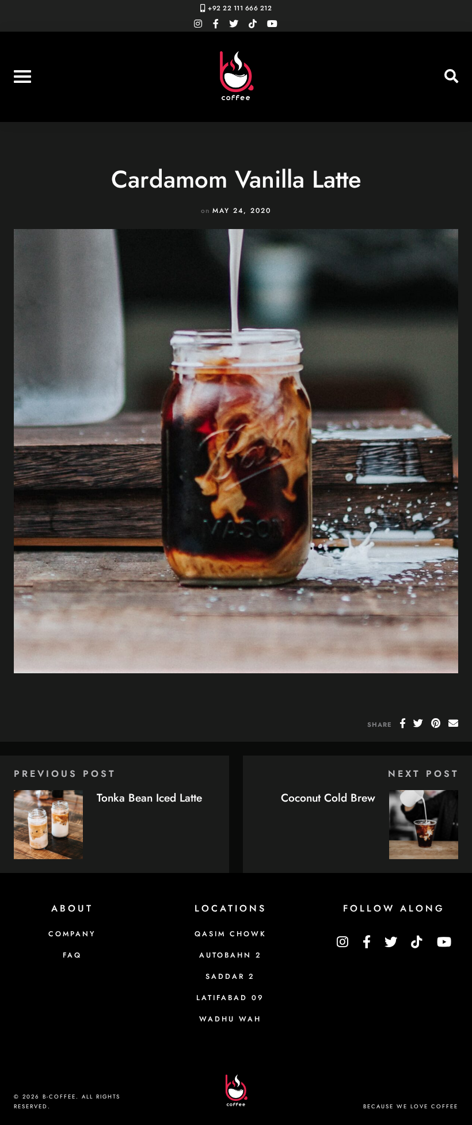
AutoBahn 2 (230, 955)
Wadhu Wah (230, 1019)
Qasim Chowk (231, 934)
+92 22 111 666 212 (240, 8)
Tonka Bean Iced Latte (149, 798)
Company (72, 934)
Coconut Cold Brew (328, 798)
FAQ (72, 955)
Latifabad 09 (230, 998)
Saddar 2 (230, 976)
